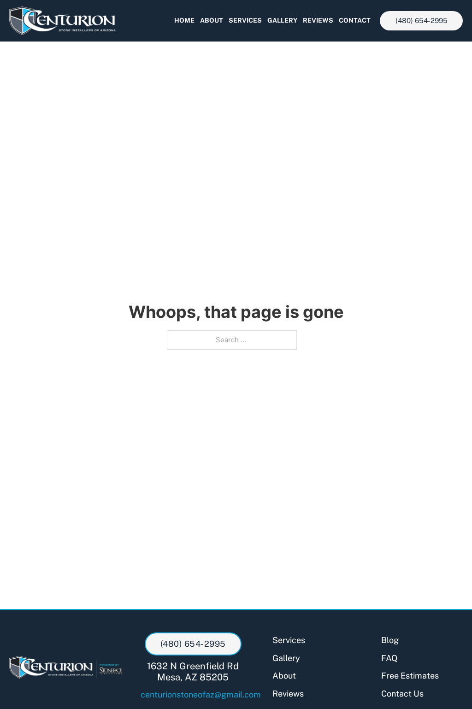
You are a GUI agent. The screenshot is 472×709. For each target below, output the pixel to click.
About (284, 675)
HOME (184, 20)
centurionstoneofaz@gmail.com (193, 694)
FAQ (389, 658)
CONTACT (355, 20)
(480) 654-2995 (421, 20)
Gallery (286, 658)
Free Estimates (410, 675)
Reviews (288, 693)
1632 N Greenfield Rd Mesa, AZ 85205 (193, 672)
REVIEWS (318, 20)
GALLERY (282, 20)
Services (288, 640)
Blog (390, 640)
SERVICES (245, 20)
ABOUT (211, 20)
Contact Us (402, 693)
